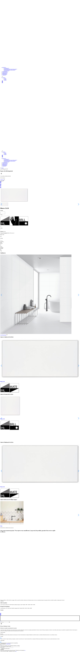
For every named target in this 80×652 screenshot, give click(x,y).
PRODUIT (4, 67)
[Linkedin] (0, 185)
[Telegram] (0, 187)
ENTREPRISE (4, 74)
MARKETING (4, 73)
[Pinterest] (0, 184)
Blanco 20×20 (2, 418)
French (5, 78)
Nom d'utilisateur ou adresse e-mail (5, 646)
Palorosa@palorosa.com (3, 611)
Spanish (5, 80)
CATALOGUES (4, 72)
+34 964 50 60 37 (11, 611)
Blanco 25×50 (2, 381)
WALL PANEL (6, 70)
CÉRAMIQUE (6, 68)
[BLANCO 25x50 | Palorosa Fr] (14, 201)
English (5, 79)
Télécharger (2, 179)
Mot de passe (2, 647)
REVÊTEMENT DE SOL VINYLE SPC (10, 69)
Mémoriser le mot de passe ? (5, 648)
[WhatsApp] (0, 186)
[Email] (0, 181)
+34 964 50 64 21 (18, 611)
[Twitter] (0, 183)
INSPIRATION (4, 71)
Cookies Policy (8, 643)
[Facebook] (0, 182)
